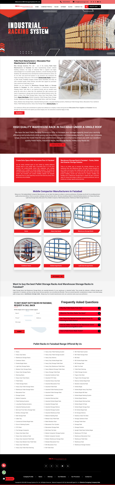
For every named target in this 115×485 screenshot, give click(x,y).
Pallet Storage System (80, 372)
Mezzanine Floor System (52, 424)
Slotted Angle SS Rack (80, 404)
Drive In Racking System (22, 424)
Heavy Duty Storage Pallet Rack (54, 363)
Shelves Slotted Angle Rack (82, 381)
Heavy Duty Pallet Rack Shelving (25, 447)
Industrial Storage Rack (51, 404)
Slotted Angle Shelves (80, 398)
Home (37, 7)
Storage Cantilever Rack (81, 418)
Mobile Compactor (21, 398)
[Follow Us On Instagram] (93, 1)
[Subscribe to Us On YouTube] (98, 1)
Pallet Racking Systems (22, 401)
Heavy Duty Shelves (50, 357)
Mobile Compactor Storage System (55, 433)
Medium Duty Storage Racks (24, 369)
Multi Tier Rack (78, 366)
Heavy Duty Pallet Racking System (54, 352)
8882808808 (66, 2)
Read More (19, 113)
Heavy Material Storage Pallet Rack (55, 369)
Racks (56, 7)
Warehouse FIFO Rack (80, 433)
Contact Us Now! (56, 145)
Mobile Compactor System (52, 436)
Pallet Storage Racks (21, 384)
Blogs (70, 7)
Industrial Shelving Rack (51, 398)
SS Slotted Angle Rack (80, 410)
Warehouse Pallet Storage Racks (25, 389)
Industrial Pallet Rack (51, 386)
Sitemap (63, 7)
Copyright (17, 482)
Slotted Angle (78, 386)
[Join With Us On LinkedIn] (100, 1)
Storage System (20, 395)
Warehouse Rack (79, 442)
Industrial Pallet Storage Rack (53, 392)
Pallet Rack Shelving (80, 369)
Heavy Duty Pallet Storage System (54, 354)
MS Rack (77, 357)
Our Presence (75, 476)
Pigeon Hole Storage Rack (81, 378)
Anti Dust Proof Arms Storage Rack (25, 410)
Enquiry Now (93, 6)
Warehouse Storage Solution (82, 445)
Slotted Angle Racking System (82, 395)
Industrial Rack (49, 395)
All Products (56, 276)
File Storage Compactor (22, 430)
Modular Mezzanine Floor (52, 442)
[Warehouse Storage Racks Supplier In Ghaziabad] (87, 216)
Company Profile (46, 7)
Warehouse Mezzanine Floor (82, 436)
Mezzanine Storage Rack (52, 427)
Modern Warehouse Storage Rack (54, 439)
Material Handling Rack (51, 415)
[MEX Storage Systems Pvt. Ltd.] (57, 460)
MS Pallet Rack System (81, 352)
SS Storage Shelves (80, 413)
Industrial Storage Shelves (52, 407)
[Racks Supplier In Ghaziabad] (27, 216)
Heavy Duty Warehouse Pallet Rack (55, 366)
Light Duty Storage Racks (85, 265)
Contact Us (78, 7)
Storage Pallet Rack (80, 421)
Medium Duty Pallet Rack (52, 418)
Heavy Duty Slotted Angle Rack (53, 360)
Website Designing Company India (90, 482)
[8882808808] (86, 6)
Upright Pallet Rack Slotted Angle (83, 430)
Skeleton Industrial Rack (81, 384)
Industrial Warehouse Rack (52, 413)
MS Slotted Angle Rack (80, 360)
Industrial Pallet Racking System (54, 389)
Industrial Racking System (23, 407)
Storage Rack (78, 424)
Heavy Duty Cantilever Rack (23, 436)
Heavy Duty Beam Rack (22, 433)
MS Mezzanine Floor (51, 445)
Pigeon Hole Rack (79, 375)
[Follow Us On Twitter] (95, 1)
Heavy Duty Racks (23, 97)
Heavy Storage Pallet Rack (52, 372)
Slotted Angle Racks (44, 77)
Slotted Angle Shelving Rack (82, 401)
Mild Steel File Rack (50, 430)
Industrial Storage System (52, 410)
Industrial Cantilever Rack (52, 375)
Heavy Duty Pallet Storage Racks (25, 386)
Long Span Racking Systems (24, 404)
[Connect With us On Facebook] (91, 1)
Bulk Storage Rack (21, 415)
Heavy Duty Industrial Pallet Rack (25, 439)
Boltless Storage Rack (22, 413)
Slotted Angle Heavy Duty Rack (83, 389)
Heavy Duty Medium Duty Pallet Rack (26, 442)
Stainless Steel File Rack (81, 415)
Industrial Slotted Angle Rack (53, 401)
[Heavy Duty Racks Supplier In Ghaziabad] (57, 216)
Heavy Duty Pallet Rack (22, 445)
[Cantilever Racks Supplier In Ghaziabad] (27, 250)
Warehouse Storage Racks (85, 231)
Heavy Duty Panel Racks (22, 378)
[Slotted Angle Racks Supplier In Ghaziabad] (57, 250)
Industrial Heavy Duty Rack (52, 381)
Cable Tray (19, 418)
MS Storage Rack (79, 363)
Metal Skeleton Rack (51, 421)
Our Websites (62, 476)
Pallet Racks (19, 381)
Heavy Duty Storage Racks (23, 372)
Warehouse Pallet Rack (80, 439)
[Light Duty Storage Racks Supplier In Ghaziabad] (87, 250)
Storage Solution (79, 427)
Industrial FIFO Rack (50, 378)
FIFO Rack (19, 427)
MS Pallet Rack (49, 447)
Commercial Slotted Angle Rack (24, 421)
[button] (8, 32)
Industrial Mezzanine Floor (52, 384)
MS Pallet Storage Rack (81, 354)
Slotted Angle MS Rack (80, 392)
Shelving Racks (51, 103)
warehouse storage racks (33, 294)
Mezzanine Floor (20, 392)
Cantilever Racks (26, 265)
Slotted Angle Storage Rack (82, 407)
